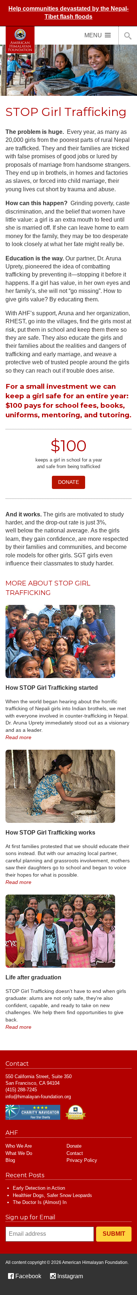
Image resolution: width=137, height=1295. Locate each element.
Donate (68, 482)
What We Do (18, 1153)
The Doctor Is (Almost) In (39, 1202)
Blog (10, 1160)
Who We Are (18, 1146)
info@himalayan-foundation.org (38, 1096)
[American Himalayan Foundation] (20, 39)
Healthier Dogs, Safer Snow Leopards (52, 1195)
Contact (74, 1153)
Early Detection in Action (39, 1188)
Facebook (28, 1276)
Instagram (70, 1276)
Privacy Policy (81, 1160)
